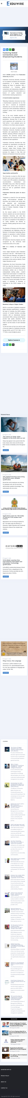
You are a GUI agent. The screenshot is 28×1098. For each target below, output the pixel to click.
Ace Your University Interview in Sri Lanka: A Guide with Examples (17, 842)
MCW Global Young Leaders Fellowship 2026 (18, 859)
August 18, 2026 (7, 513)
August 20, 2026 (7, 474)
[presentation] (4, 35)
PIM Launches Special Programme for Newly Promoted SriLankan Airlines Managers (16, 997)
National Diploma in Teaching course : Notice (17, 909)
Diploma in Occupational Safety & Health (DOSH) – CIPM (17, 964)
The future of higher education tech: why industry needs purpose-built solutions (17, 749)
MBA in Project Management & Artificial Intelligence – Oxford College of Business (17, 766)
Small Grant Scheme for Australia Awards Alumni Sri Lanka (18, 981)
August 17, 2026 (7, 558)
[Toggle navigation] (1, 3)
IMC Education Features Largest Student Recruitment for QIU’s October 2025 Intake (17, 926)
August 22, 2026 (7, 434)
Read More (5, 450)
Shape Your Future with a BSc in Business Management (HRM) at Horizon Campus (17, 805)
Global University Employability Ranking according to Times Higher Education (18, 945)
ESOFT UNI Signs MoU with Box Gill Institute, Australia (18, 825)
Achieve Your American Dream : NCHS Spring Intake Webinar (17, 894)
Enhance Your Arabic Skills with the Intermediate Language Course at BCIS (17, 876)
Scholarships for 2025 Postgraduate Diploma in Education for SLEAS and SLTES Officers (17, 784)
